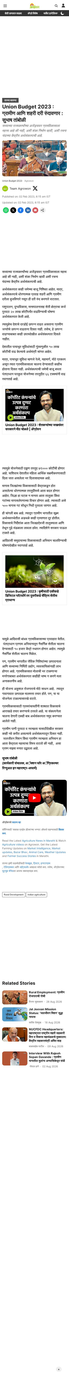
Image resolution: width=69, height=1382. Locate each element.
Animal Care (36, 852)
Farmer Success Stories (22, 855)
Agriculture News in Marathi (38, 840)
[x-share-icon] (13, 212)
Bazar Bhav (20, 852)
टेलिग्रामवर (9, 867)
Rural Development (14, 894)
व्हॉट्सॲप (24, 867)
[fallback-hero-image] (14, 997)
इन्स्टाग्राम (45, 863)
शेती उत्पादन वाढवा (13, 13)
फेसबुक (28, 863)
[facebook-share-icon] (21, 212)
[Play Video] (34, 797)
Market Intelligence (38, 848)
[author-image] (5, 188)
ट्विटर (36, 863)
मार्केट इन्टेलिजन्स (51, 13)
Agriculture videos (13, 844)
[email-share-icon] (35, 212)
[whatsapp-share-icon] (6, 212)
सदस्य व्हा (16, 822)
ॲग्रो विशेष (33, 13)
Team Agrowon (20, 188)
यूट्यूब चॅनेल (7, 870)
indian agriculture (36, 894)
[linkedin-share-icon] (28, 212)
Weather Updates (55, 852)
